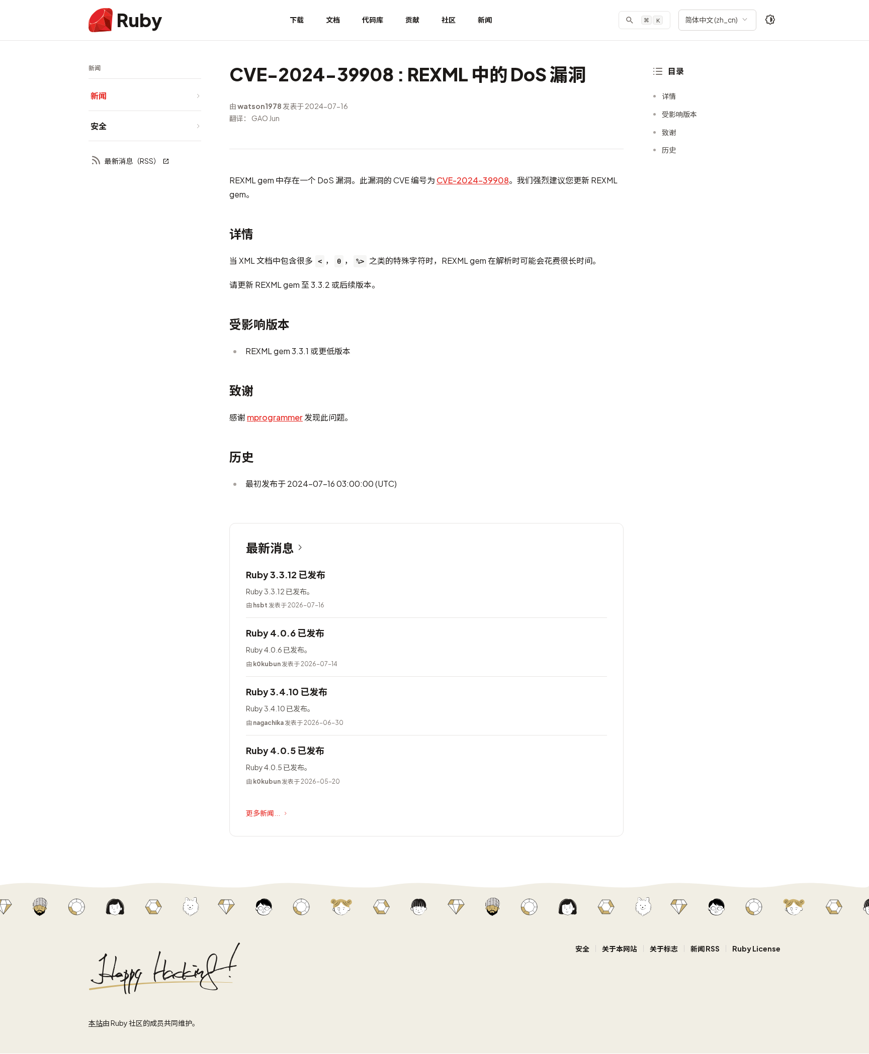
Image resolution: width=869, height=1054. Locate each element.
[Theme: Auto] (770, 20)
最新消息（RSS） (132, 160)
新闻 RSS (705, 948)
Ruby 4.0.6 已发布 (285, 633)
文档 (333, 19)
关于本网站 (619, 948)
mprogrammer (275, 417)
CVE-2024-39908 (473, 180)
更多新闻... (263, 812)
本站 (96, 1022)
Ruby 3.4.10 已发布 (286, 691)
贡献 (412, 19)
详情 (669, 95)
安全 (582, 948)
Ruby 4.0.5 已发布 (285, 750)
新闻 (485, 19)
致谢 (669, 132)
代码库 (372, 19)
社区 (449, 19)
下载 (297, 19)
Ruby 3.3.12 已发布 (285, 574)
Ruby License (756, 948)
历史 (669, 149)
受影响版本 (679, 114)
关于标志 (664, 948)
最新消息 (270, 547)
